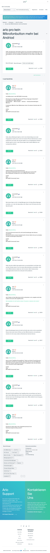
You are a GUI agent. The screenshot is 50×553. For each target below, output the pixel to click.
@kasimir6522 (12, 93)
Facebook (21, 526)
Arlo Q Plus (19, 540)
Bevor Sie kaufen (17, 455)
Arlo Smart (14, 452)
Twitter (23, 526)
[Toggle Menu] (47, 1)
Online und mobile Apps (28, 63)
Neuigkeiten (30, 535)
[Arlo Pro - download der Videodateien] (44, 75)
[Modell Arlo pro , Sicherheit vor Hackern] (42, 75)
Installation (6, 476)
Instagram (29, 526)
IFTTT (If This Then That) (9, 473)
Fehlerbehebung (7, 465)
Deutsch (5, 22)
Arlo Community (6, 6)
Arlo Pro (19, 534)
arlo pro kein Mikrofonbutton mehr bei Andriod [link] (16, 24)
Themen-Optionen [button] (46, 34)
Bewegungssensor (8, 457)
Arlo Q (19, 538)
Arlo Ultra (20, 532)
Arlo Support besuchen (8, 514)
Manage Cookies (26, 550)
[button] (44, 42)
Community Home (30, 539)
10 (33, 375)
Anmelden (41, 9)
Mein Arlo (30, 544)
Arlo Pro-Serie (19, 22)
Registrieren (34, 9)
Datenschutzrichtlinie (7, 550)
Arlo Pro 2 (16, 449)
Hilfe (46, 9)
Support (30, 537)
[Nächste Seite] (24, 476)
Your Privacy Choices (16, 550)
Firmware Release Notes (9, 468)
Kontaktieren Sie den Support (34, 511)
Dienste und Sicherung (9, 463)
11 (33, 405)
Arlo (19, 536)
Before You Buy (7, 455)
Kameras (11, 22)
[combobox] (22, 9)
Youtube (26, 526)
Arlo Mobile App (7, 449)
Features (19, 463)
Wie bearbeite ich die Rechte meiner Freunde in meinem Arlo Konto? (22, 301)
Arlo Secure (6, 452)
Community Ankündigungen (10, 460)
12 (33, 439)
